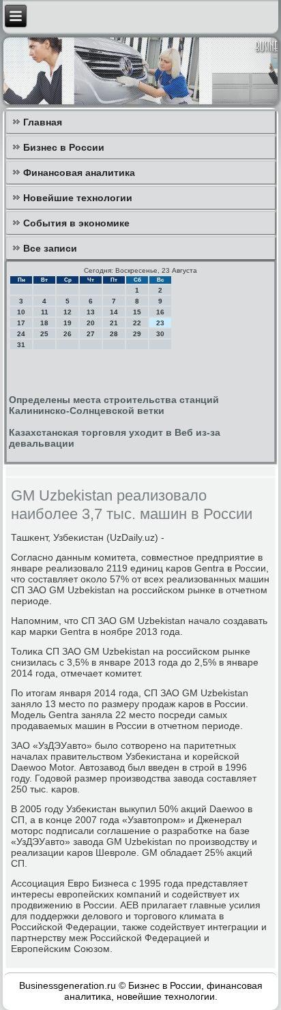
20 (91, 323)
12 (67, 312)
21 (114, 323)
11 (44, 312)
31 (21, 344)
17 (21, 323)
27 (91, 334)
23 (160, 323)
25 (44, 334)
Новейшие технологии (77, 197)
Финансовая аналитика (79, 172)
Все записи (50, 248)
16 (160, 312)
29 (137, 334)
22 (137, 323)
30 (160, 334)
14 (114, 312)
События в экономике (76, 223)
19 (67, 323)
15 (137, 312)
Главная (42, 122)
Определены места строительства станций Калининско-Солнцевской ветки (114, 405)
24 (21, 334)
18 (44, 323)
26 (67, 334)
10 (21, 312)
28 (114, 334)
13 (91, 312)
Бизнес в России (63, 147)
